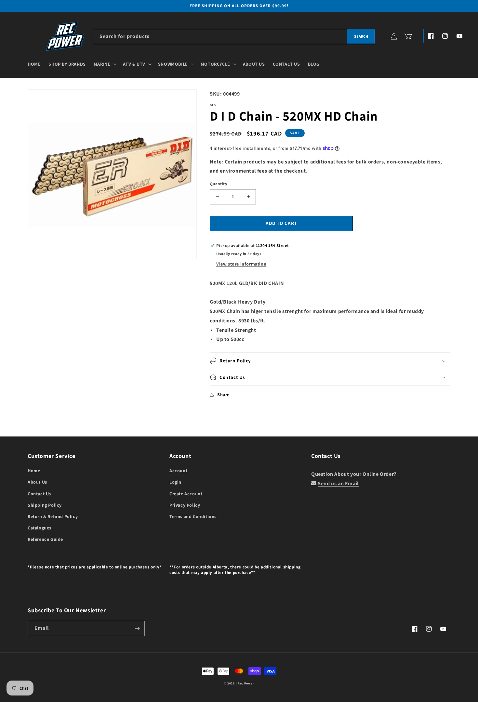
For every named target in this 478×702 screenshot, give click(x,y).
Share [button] (223, 394)
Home (34, 471)
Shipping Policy (45, 505)
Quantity (218, 184)
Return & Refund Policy (53, 516)
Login (175, 482)
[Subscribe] (137, 628)
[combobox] (234, 36)
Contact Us (39, 494)
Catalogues (39, 528)
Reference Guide (45, 539)
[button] (104, 64)
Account (178, 471)
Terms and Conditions (193, 516)
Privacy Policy (184, 505)
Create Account (185, 494)
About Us (37, 482)
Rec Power (246, 683)
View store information (241, 264)
